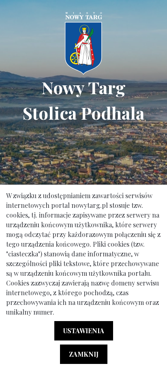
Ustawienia (83, 330)
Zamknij (83, 354)
